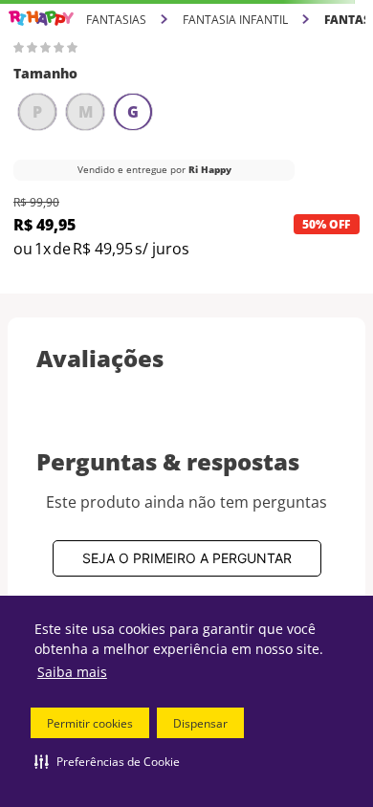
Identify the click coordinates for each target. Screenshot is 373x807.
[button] (107, 761)
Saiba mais (72, 672)
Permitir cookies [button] (90, 723)
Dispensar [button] (200, 723)
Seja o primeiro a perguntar (187, 558)
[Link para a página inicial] (41, 19)
